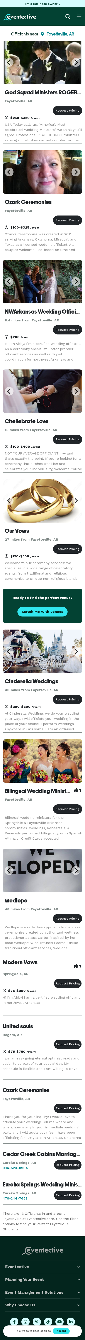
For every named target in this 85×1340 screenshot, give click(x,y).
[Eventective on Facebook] (14, 1322)
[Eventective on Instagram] (25, 1322)
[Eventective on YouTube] (59, 1322)
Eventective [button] (17, 1266)
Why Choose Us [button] (20, 1305)
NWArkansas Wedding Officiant (44, 311)
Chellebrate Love (26, 421)
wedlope (16, 900)
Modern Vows (20, 962)
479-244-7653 (15, 1198)
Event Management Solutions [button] (34, 1292)
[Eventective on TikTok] (48, 1322)
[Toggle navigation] (79, 16)
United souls (18, 1026)
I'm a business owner (41, 3)
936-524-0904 (15, 1168)
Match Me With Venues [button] (42, 612)
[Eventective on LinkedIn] (71, 1322)
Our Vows (17, 531)
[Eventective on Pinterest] (37, 1322)
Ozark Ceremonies (28, 202)
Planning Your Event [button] (24, 1279)
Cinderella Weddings (31, 681)
